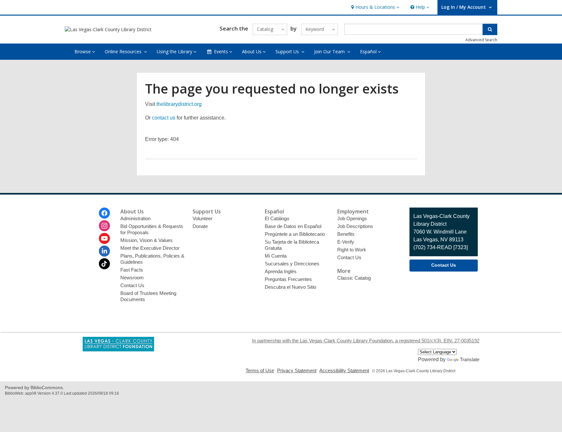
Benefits (346, 234)
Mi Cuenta (276, 256)
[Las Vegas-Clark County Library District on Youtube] (104, 238)
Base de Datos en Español (293, 226)
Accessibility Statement (344, 370)
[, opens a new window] (118, 349)
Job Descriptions (355, 226)
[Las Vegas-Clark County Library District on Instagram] (104, 225)
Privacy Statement (296, 370)
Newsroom (132, 277)
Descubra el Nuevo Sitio (290, 287)
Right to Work (351, 249)
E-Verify (345, 242)
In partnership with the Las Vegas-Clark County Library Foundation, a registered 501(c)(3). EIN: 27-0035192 (365, 340)
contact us (163, 118)
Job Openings (352, 218)
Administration (135, 218)
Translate (469, 359)
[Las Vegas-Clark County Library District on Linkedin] (104, 251)
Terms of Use (260, 370)
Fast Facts (131, 270)
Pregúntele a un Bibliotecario (295, 234)
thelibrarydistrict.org (179, 104)
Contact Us (132, 285)
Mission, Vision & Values (146, 240)
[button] (374, 7)
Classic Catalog (354, 278)
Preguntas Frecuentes (288, 279)
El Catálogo (277, 218)
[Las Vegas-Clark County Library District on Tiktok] (104, 263)
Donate (200, 226)
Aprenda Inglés (281, 271)
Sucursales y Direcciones (292, 263)
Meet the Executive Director (150, 248)
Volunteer (202, 218)
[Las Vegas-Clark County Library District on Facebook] (104, 213)
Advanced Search (481, 40)
